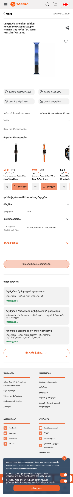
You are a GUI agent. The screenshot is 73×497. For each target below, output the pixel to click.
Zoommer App (44, 453)
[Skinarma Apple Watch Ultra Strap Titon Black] (16, 153)
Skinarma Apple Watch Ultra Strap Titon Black (15, 177)
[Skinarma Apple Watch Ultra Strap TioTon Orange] (44, 153)
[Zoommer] (19, 4)
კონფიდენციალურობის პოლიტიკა (21, 468)
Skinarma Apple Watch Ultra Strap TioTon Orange (43, 177)
